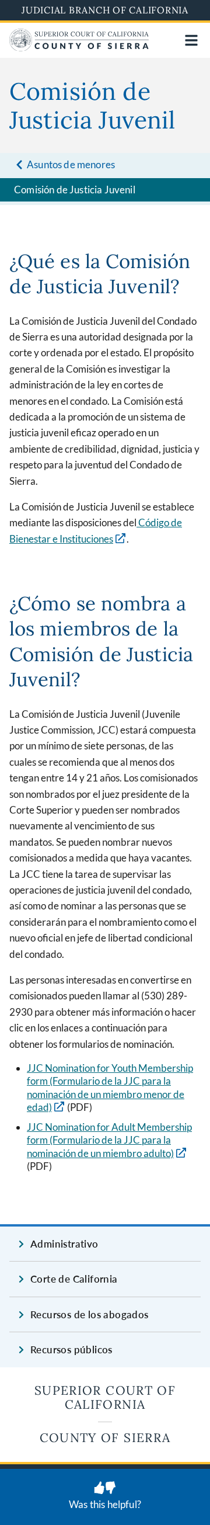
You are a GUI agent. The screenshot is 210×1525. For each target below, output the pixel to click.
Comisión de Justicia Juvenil (74, 189)
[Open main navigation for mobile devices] (191, 40)
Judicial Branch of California (105, 10)
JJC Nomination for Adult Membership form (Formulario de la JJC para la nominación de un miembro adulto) (109, 1140)
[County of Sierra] (79, 47)
